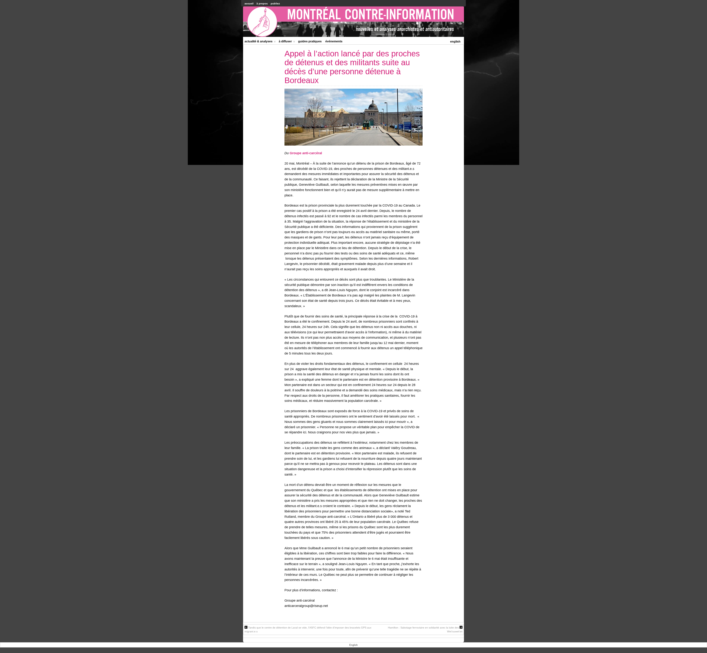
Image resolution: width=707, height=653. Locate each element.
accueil (249, 3)
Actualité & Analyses (258, 41)
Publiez (275, 3)
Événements (333, 41)
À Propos (262, 3)
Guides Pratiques (310, 41)
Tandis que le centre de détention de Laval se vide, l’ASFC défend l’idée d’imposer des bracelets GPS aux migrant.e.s (308, 629)
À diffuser (285, 41)
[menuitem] (455, 41)
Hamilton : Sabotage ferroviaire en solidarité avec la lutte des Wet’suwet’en (425, 629)
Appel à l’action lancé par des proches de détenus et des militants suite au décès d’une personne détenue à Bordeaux (352, 67)
